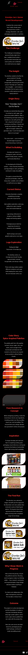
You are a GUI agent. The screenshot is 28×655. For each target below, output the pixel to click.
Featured (20, 2)
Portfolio (12, 6)
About (16, 6)
